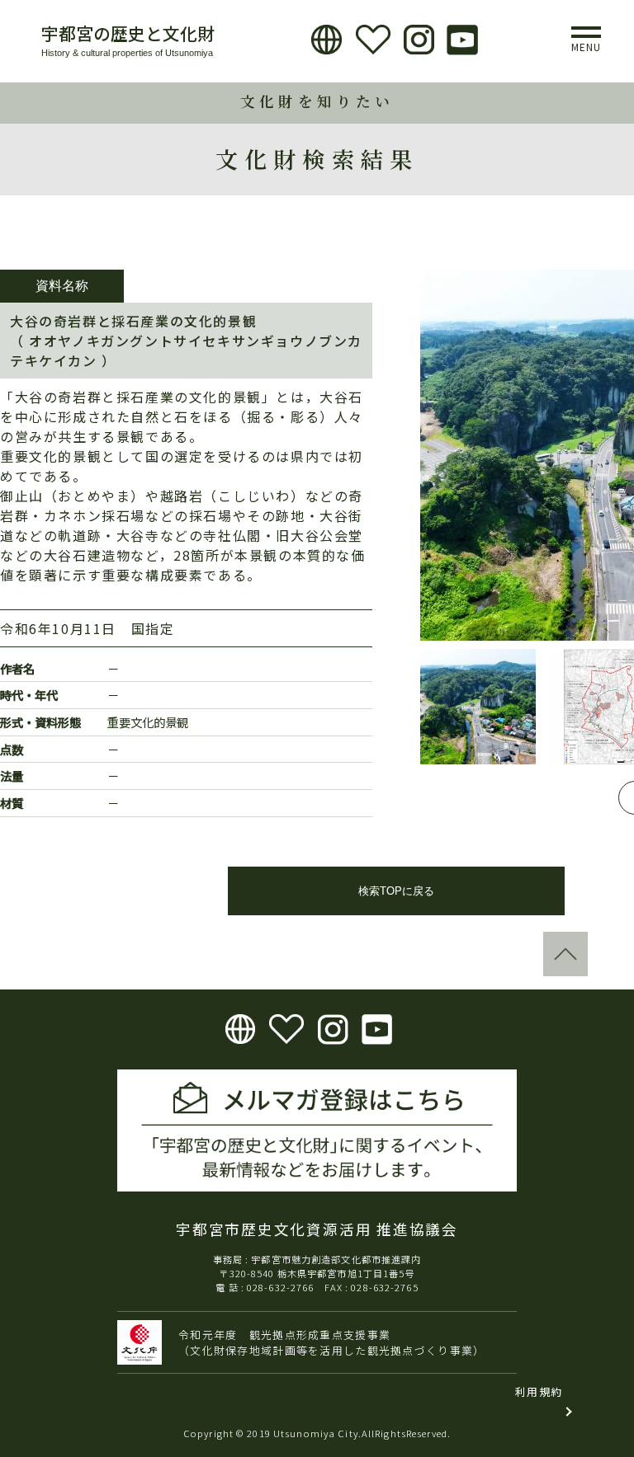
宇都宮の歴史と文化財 (128, 33)
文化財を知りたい (317, 101)
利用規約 (538, 1391)
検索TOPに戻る (396, 891)
